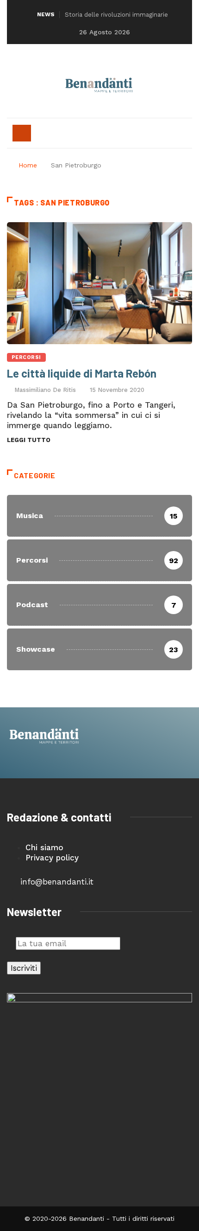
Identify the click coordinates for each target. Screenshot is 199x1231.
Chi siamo (44, 847)
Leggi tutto (28, 439)
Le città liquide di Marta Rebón (81, 373)
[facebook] (73, 60)
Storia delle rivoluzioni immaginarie (116, 14)
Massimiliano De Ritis (45, 389)
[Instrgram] (90, 60)
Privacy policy (52, 857)
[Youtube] (108, 60)
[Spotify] (125, 60)
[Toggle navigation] (22, 133)
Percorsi (26, 357)
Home (28, 165)
